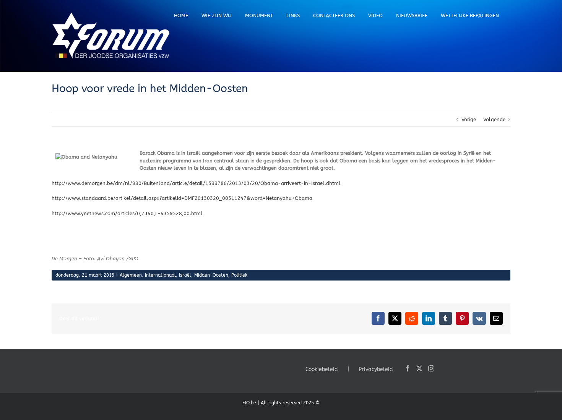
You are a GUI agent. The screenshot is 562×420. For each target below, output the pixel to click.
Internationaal (160, 275)
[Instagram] (431, 368)
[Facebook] (407, 368)
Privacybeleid (376, 369)
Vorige (468, 119)
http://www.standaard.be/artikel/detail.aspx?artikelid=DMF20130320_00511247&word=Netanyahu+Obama (182, 198)
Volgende (494, 119)
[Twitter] (419, 368)
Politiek (239, 275)
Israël (185, 275)
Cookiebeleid (321, 369)
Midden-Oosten (211, 275)
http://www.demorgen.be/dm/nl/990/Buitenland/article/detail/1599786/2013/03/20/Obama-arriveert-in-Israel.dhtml (196, 183)
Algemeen (131, 275)
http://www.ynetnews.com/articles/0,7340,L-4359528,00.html (127, 213)
